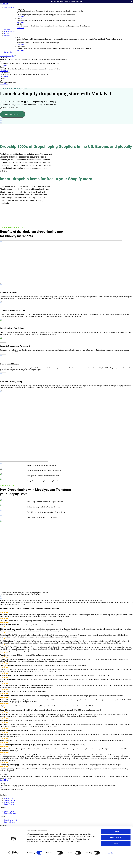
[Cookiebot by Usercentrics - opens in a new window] (13, 853)
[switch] (60, 853)
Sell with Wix (8, 798)
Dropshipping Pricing (11, 820)
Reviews (7, 35)
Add (1, 787)
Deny (116, 844)
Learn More (20, 16)
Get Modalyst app (12, 114)
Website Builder (9, 802)
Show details (108, 853)
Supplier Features (10, 813)
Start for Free (4, 56)
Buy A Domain (9, 804)
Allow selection (115, 838)
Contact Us (8, 52)
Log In (11, 56)
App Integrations (9, 7)
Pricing (6, 33)
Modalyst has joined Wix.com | (66, 1)
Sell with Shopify (10, 800)
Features (7, 30)
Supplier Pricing (9, 822)
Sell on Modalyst (9, 31)
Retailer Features (9, 811)
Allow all (116, 831)
